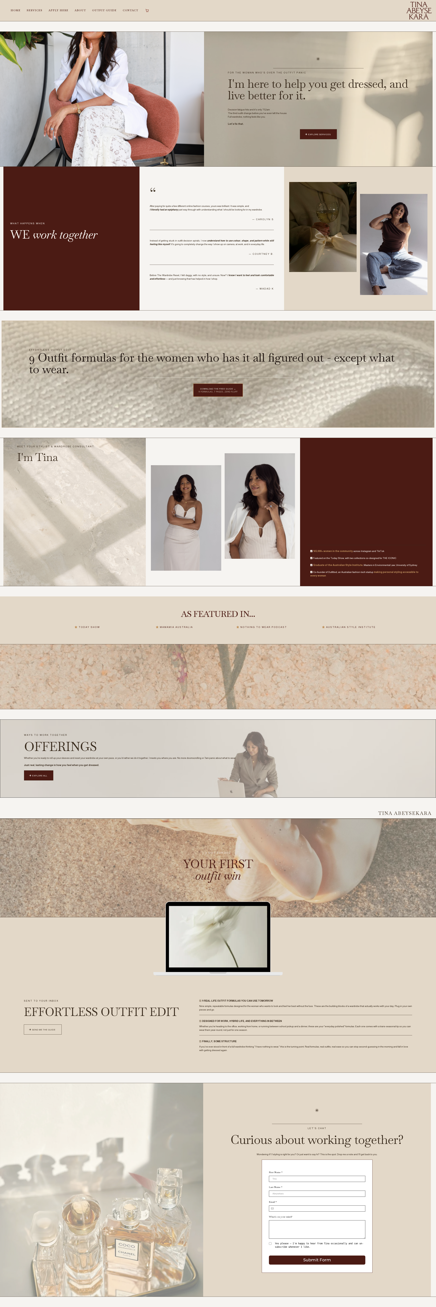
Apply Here (58, 10)
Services (34, 10)
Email (273, 1201)
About (80, 10)
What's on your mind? (280, 1216)
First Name (275, 1172)
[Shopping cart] (147, 10)
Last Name (275, 1187)
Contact (130, 10)
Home (16, 10)
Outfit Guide (104, 10)
